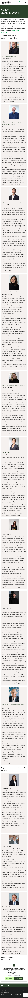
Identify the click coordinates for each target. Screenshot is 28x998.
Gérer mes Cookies (5, 992)
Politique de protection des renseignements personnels (12, 990)
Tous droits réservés (19, 994)
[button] (25, 2)
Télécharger (19, 978)
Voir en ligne (9, 978)
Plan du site (3, 989)
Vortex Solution (9, 996)
